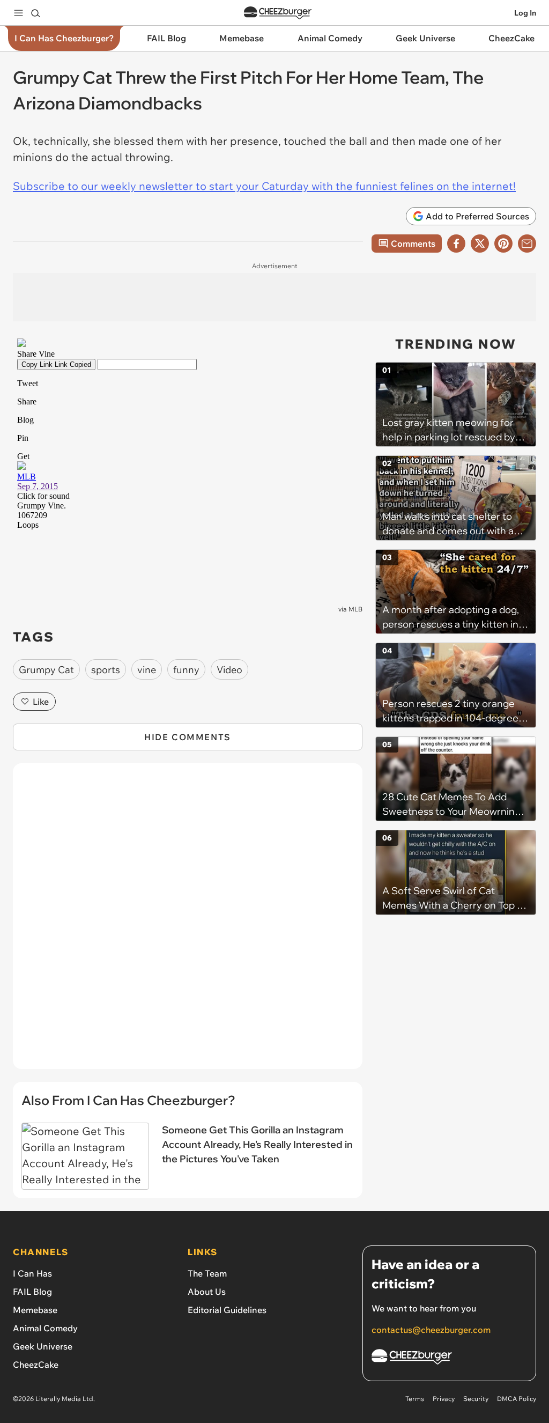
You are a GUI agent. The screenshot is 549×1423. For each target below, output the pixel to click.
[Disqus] (187, 922)
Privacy (444, 1399)
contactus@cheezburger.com (431, 1329)
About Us (207, 1291)
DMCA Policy (516, 1399)
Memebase (35, 1309)
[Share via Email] (527, 243)
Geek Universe (42, 1346)
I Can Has (32, 1273)
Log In (525, 13)
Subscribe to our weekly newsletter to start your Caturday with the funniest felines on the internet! (264, 186)
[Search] (35, 12)
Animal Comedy (45, 1328)
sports (105, 669)
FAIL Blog (32, 1291)
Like (41, 701)
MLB (355, 609)
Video (229, 669)
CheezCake (35, 1364)
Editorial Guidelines (227, 1309)
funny (186, 669)
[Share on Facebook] (456, 243)
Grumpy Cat (46, 669)
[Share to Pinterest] (503, 243)
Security (475, 1399)
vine (146, 669)
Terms (414, 1399)
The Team (207, 1273)
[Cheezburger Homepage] (278, 13)
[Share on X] (480, 243)
